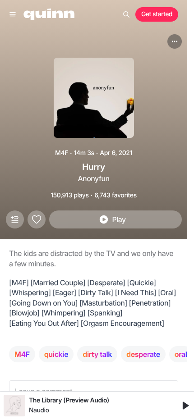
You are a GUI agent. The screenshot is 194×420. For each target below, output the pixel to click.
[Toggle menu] (12, 14)
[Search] (126, 14)
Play (118, 219)
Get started (156, 14)
